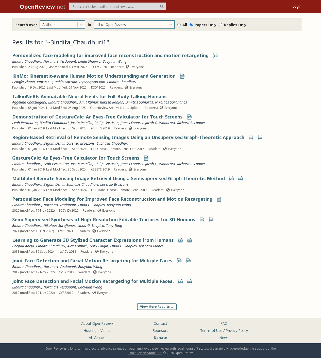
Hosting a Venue (97, 330)
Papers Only (205, 24)
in (89, 24)
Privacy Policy (237, 330)
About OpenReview (97, 323)
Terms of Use (211, 330)
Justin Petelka (81, 122)
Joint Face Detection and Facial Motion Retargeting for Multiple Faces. (93, 281)
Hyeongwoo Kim (92, 81)
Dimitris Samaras (139, 102)
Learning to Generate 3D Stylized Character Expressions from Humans (93, 240)
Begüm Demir (53, 143)
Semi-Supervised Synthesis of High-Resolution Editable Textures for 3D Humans (103, 219)
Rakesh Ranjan (111, 102)
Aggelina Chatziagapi (29, 102)
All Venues (97, 337)
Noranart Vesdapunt (59, 61)
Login (296, 6)
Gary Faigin (99, 246)
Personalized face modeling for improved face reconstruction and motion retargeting (110, 55)
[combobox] (42, 24)
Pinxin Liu (45, 81)
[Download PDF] (215, 56)
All (184, 24)
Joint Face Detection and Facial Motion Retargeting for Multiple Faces (92, 261)
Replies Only (235, 24)
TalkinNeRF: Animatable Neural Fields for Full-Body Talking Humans (89, 96)
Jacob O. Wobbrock (160, 122)
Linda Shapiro (89, 61)
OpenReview (54, 348)
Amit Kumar (88, 102)
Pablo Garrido (66, 81)
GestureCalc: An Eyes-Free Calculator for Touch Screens (76, 158)
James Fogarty (132, 122)
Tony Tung (114, 225)
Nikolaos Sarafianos (171, 102)
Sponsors (160, 330)
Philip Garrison (106, 122)
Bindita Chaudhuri (26, 61)
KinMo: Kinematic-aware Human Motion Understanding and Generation (94, 76)
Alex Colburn (77, 246)
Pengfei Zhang (23, 81)
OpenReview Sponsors (145, 353)
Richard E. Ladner (191, 122)
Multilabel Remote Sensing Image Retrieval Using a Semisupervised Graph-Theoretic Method (118, 178)
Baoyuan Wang (115, 61)
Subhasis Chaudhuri (112, 143)
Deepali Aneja (23, 246)
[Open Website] (182, 76)
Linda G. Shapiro (91, 204)
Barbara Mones (151, 246)
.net (42, 6)
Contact (160, 323)
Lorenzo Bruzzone (80, 143)
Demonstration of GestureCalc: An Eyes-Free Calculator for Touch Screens (97, 117)
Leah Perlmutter (25, 122)
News (224, 337)
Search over (26, 24)
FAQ (224, 323)
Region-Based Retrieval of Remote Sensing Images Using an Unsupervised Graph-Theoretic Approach (128, 137)
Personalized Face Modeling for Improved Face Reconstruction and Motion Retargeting (112, 199)
